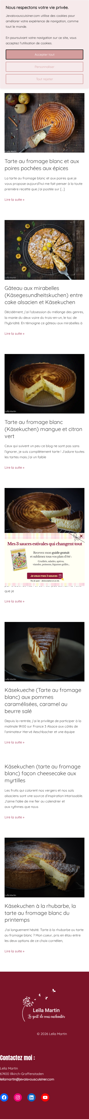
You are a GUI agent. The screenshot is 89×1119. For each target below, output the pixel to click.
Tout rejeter (44, 79)
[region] (44, 44)
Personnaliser (44, 67)
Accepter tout (45, 54)
